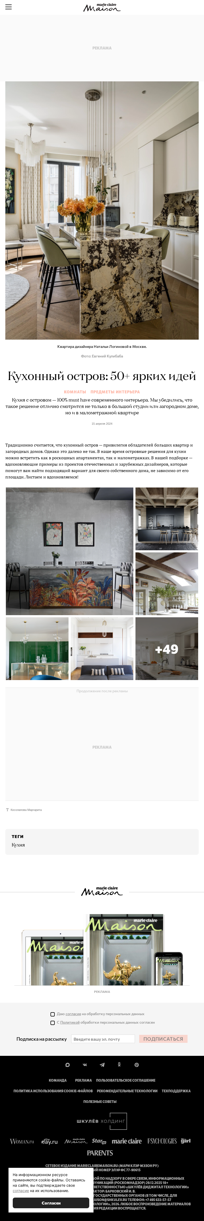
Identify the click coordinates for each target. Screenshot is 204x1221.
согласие (73, 1013)
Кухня (18, 845)
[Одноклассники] (119, 1064)
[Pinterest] (136, 1064)
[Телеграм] (102, 1064)
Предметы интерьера (115, 392)
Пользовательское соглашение (125, 1080)
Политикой (70, 1022)
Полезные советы (100, 1101)
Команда (58, 1080)
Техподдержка (176, 1091)
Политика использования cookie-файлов (53, 1091)
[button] (166, 648)
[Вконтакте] (85, 1064)
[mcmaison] (102, 7)
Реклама (83, 1080)
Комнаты (75, 392)
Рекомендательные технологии (127, 1091)
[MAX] (67, 1064)
